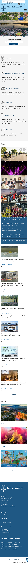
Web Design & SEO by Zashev (14, 560)
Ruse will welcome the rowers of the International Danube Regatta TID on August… (12, 285)
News (3, 144)
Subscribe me (13, 44)
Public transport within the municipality (11, 546)
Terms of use (4, 512)
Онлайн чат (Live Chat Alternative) (20, 562)
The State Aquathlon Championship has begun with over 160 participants (12, 260)
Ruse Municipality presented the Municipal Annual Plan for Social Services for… (13, 383)
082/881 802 (4, 504)
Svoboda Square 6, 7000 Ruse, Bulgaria (6, 497)
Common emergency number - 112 (10, 542)
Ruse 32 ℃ (21, 36)
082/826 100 (4, 503)
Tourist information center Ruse (9, 549)
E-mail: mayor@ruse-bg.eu (8, 506)
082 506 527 (4, 529)
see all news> (14, 394)
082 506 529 (4, 530)
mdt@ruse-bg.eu (5, 532)
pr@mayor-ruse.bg (6, 522)
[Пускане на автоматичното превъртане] (25, 15)
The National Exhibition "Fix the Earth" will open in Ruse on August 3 (13, 359)
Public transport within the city (9, 544)
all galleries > (14, 470)
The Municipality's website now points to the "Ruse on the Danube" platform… (13, 334)
